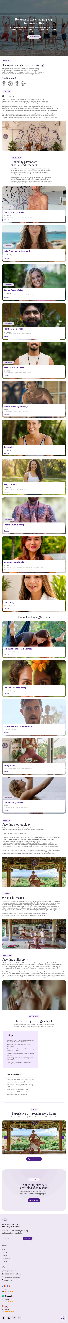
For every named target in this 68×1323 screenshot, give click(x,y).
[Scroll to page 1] (30, 1152)
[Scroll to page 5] (38, 1152)
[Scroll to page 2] (32, 1152)
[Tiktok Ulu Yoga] (14, 1317)
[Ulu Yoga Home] (5, 1219)
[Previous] (5, 1137)
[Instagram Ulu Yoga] (9, 1317)
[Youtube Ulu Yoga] (19, 1317)
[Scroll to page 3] (34, 1152)
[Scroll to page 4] (36, 1152)
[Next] (62, 1137)
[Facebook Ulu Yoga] (3, 1317)
